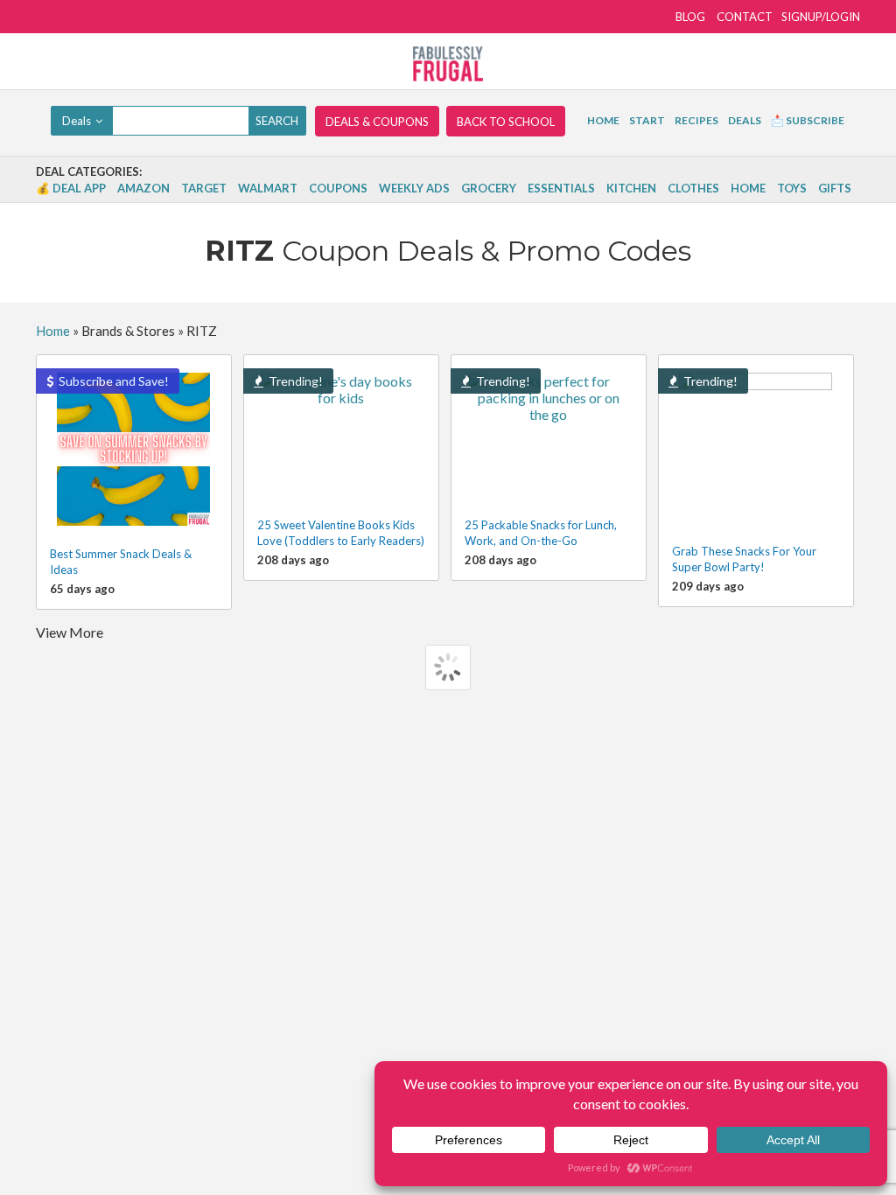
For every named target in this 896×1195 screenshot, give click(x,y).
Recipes (696, 120)
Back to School (506, 122)
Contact (745, 17)
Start (647, 120)
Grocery (488, 188)
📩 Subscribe (807, 120)
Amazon (143, 188)
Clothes (693, 188)
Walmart (268, 188)
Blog (690, 17)
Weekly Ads (414, 188)
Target (204, 188)
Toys (792, 188)
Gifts (834, 188)
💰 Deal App (71, 188)
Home (603, 120)
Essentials (561, 188)
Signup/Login (820, 17)
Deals (744, 120)
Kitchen (631, 188)
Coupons (338, 188)
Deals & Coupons (377, 122)
